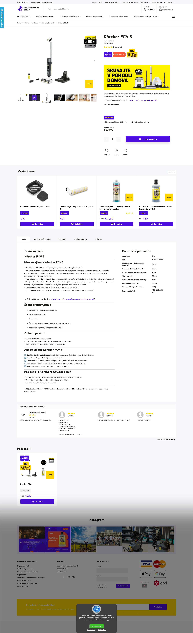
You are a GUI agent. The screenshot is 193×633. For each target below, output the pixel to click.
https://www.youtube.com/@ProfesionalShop (73, 576)
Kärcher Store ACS (24, 580)
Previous (169, 172)
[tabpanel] (37, 202)
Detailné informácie (111, 105)
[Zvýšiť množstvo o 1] (118, 139)
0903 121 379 (62, 572)
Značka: (109, 43)
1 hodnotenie (118, 47)
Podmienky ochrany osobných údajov (161, 2)
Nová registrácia (101, 585)
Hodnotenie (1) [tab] (80, 239)
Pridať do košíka (150, 139)
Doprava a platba (97, 2)
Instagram (68, 576)
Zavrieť (165, 158)
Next (174, 172)
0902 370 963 (62, 569)
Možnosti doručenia (141, 122)
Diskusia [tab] (98, 239)
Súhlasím (97, 626)
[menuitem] (25, 16)
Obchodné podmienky (111, 2)
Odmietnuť (102, 630)
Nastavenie (91, 630)
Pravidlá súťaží (22, 586)
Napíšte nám (144, 2)
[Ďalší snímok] (94, 61)
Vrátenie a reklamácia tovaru (129, 2)
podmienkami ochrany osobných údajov (61, 609)
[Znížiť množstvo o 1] (106, 139)
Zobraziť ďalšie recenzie (166, 439)
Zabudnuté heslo (101, 588)
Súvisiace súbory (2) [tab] (42, 239)
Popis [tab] (23, 239)
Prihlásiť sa (158, 607)
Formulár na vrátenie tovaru (27, 583)
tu (108, 620)
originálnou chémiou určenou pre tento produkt (72, 299)
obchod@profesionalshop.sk (67, 566)
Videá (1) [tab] (62, 239)
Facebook (63, 576)
